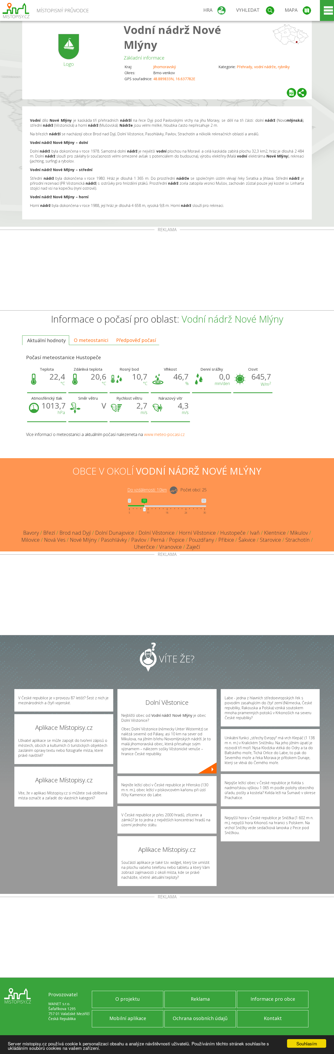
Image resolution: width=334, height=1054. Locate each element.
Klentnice (275, 532)
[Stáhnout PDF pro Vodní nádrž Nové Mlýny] (291, 92)
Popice (176, 539)
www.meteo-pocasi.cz (164, 434)
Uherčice (144, 546)
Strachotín (297, 539)
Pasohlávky (114, 539)
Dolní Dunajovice (114, 532)
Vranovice (170, 546)
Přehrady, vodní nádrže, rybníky (263, 66)
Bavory (31, 532)
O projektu (127, 999)
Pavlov (138, 539)
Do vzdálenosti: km (147, 490)
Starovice (270, 539)
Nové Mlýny (83, 539)
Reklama (200, 999)
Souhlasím (306, 1043)
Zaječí (193, 546)
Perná (158, 539)
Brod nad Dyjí (75, 532)
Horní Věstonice (197, 532)
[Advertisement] (167, 271)
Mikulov (299, 532)
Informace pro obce (272, 999)
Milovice (30, 539)
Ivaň (255, 532)
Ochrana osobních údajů (200, 1018)
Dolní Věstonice (157, 532)
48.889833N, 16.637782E (174, 78)
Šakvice (246, 539)
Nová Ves (54, 539)
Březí (49, 532)
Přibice (226, 539)
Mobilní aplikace (127, 1018)
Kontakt (273, 1018)
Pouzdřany (201, 539)
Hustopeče (233, 532)
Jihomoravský (164, 66)
